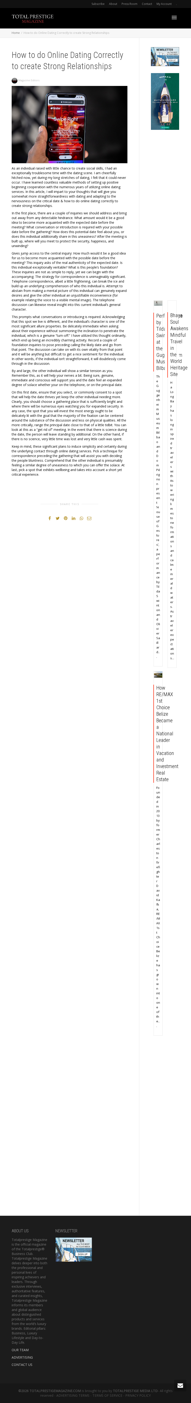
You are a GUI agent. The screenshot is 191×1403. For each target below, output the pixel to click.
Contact (147, 4)
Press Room (129, 4)
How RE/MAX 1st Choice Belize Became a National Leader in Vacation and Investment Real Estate (167, 733)
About (113, 4)
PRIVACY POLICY (138, 1395)
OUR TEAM (20, 1350)
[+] (158, 303)
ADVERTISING (22, 1357)
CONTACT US (22, 1364)
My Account (164, 4)
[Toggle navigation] (174, 17)
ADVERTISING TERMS (72, 1395)
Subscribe (98, 4)
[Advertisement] (165, 216)
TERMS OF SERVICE (107, 1395)
